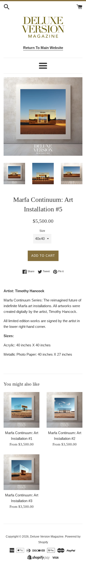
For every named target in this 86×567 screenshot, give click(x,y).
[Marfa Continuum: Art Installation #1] (21, 410)
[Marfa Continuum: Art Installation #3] (21, 472)
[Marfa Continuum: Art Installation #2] (64, 410)
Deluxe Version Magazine (47, 536)
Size (42, 231)
